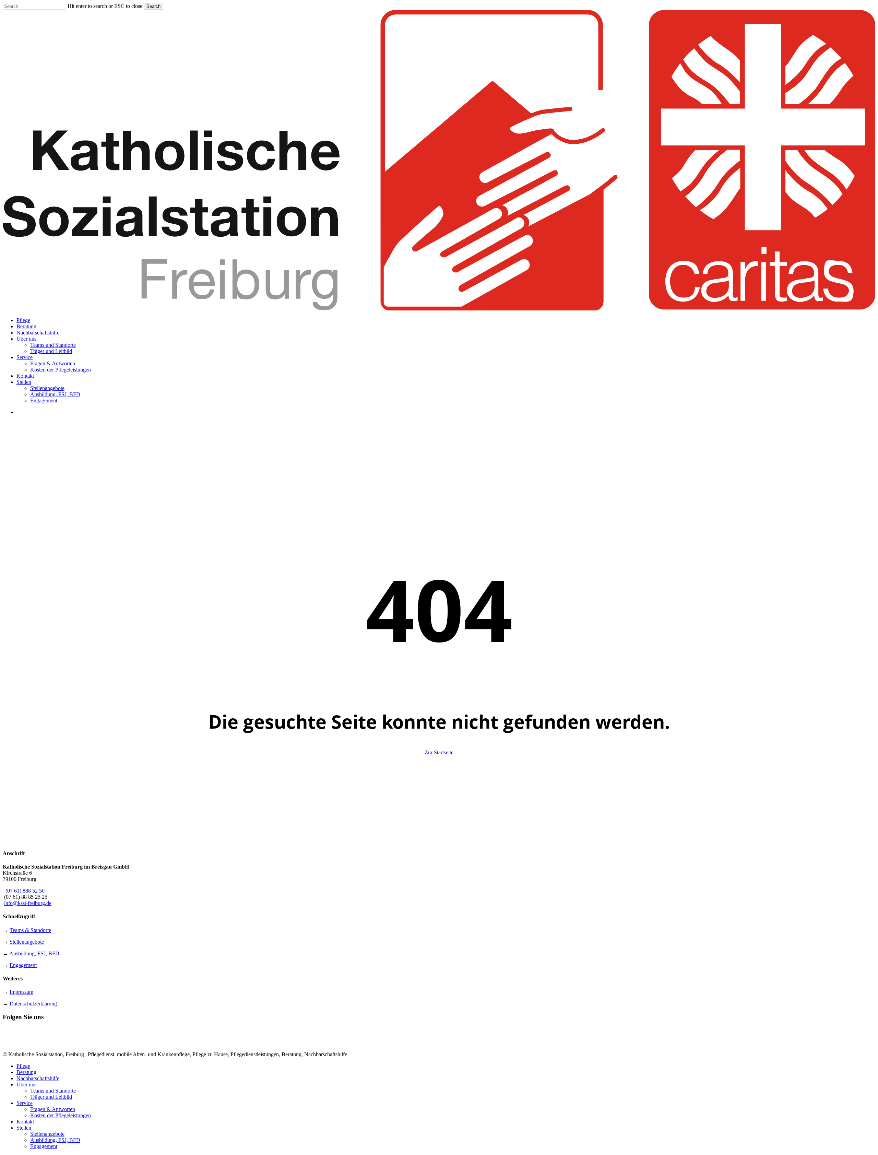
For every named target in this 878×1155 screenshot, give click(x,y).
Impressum (21, 992)
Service (24, 1103)
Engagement (23, 965)
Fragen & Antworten (52, 1109)
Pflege (23, 1066)
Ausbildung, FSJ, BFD (34, 953)
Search (153, 6)
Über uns (26, 1084)
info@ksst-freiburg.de (27, 903)
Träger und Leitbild (51, 1097)
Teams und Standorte (53, 1091)
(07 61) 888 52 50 (25, 891)
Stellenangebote (27, 942)
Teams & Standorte (30, 930)
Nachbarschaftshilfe (37, 1078)
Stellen (23, 1128)
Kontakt (25, 1121)
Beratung (26, 1072)
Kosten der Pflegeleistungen (60, 1115)
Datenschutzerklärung (33, 1003)
